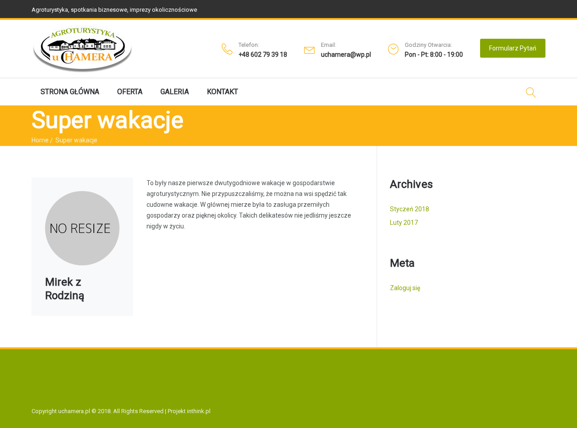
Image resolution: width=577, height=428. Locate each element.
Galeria (174, 91)
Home (40, 140)
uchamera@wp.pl (346, 54)
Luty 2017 (404, 222)
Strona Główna (70, 91)
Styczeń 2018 (409, 209)
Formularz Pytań (512, 48)
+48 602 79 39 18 (262, 54)
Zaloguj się (405, 287)
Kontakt (222, 91)
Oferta (129, 91)
